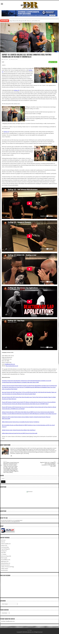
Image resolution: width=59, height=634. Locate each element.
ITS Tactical (3, 554)
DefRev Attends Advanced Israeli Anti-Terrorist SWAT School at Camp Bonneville (19, 433)
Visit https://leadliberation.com (8, 621)
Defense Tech (4, 545)
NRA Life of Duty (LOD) (6, 556)
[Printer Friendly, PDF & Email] (53, 62)
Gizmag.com (4, 550)
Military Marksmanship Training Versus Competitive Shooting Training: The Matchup (20, 421)
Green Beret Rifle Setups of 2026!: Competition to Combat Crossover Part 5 (25, 20)
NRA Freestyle (4, 557)
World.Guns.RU (4, 570)
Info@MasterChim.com (10, 364)
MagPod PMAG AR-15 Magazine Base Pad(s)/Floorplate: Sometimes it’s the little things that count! (48, 464)
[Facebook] (29, 630)
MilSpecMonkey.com (5, 563)
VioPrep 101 (16, 90)
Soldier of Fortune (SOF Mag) (7, 566)
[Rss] (28, 630)
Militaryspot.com (4, 561)
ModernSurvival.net (5, 565)
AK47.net (3, 541)
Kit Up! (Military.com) (5, 559)
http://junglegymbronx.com (12, 365)
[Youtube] (30, 630)
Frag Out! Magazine (5, 549)
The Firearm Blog (5, 547)
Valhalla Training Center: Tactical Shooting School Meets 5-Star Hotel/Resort (18, 430)
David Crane (5, 59)
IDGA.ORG (3, 552)
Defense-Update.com (6, 543)
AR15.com (3, 540)
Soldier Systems (4, 568)
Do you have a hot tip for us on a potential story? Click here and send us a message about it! (11, 521)
